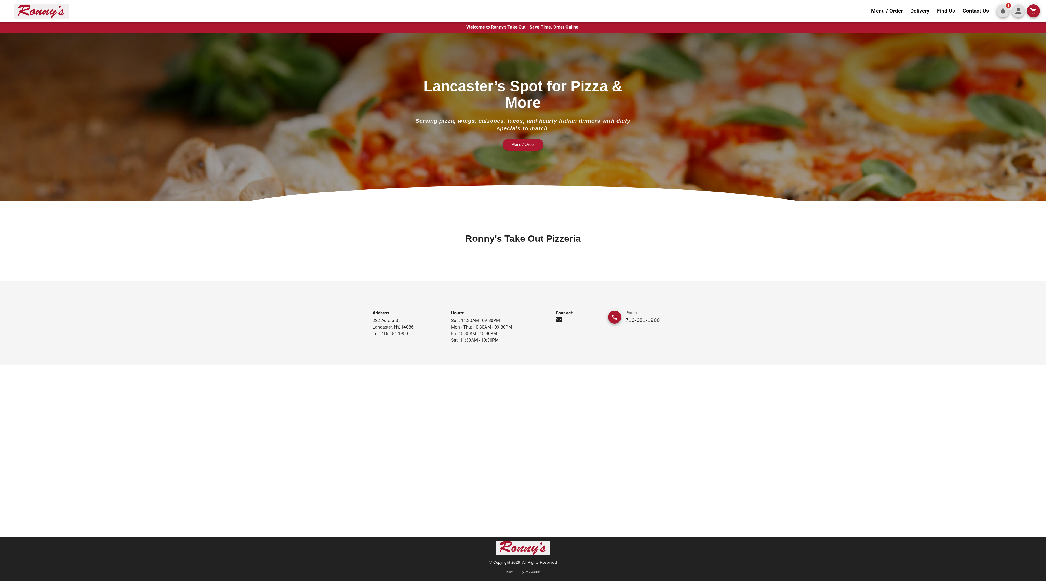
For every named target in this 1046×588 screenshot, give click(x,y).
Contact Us (976, 10)
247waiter (532, 572)
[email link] (559, 319)
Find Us (946, 10)
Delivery (919, 10)
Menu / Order (887, 10)
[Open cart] (1033, 10)
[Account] (1018, 10)
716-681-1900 (642, 320)
